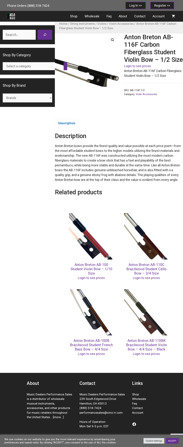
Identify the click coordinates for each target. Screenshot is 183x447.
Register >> (162, 5)
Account (159, 16)
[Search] (45, 35)
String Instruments (82, 23)
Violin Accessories (121, 23)
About (123, 16)
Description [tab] (66, 123)
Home (63, 23)
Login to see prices (137, 66)
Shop (73, 16)
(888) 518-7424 (38, 6)
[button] (112, 40)
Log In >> (135, 5)
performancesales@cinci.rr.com (101, 412)
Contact (139, 16)
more (57, 417)
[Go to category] (65, 66)
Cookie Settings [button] (154, 440)
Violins (101, 23)
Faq (109, 16)
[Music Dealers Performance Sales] (10, 16)
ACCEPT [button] (172, 440)
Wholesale (92, 16)
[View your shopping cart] (173, 16)
